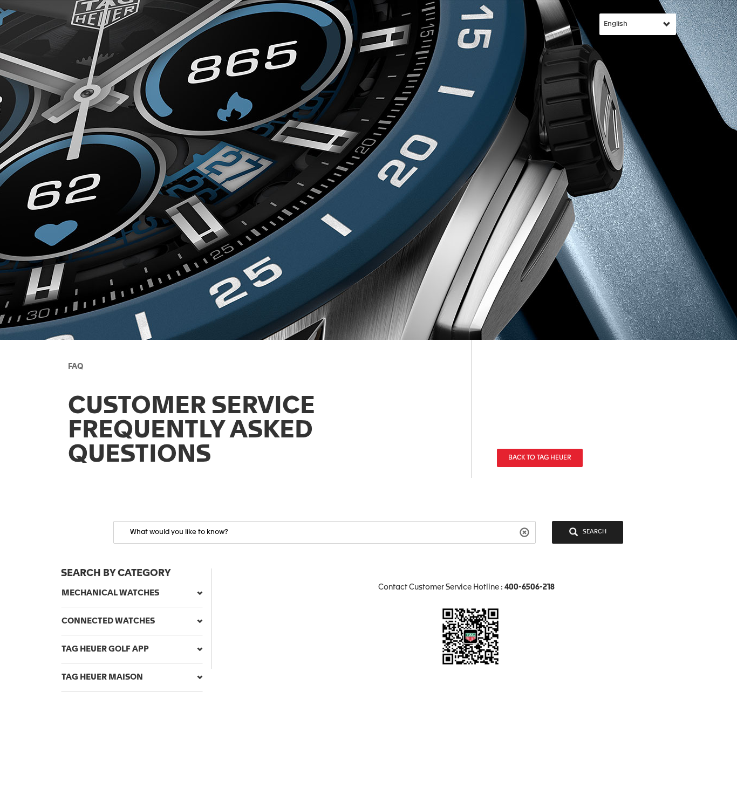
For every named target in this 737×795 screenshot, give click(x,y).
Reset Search (526, 531)
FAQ (75, 367)
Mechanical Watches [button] (110, 593)
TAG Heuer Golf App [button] (105, 649)
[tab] (132, 593)
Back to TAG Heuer (539, 458)
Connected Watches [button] (108, 621)
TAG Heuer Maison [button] (102, 677)
